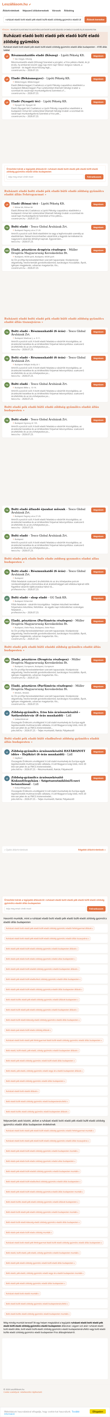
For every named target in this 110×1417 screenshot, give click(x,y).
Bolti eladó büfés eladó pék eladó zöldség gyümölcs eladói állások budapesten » (42, 999)
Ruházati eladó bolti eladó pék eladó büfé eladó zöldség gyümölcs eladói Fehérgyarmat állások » (49, 928)
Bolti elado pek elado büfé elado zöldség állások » (28, 1030)
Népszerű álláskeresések (36, 10)
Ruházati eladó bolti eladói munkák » (22, 1293)
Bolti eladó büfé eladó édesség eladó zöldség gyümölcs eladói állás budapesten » (43, 1020)
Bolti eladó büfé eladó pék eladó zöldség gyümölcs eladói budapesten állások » (41, 1009)
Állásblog (69, 10)
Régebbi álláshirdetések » (92, 849)
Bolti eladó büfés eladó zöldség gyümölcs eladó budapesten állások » (37, 1111)
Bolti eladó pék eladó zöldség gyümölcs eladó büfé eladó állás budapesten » (40, 1060)
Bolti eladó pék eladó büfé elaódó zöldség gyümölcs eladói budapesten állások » (42, 969)
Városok (56, 10)
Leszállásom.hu (15, 4)
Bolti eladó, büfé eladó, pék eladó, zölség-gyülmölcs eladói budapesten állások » (42, 1050)
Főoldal (6, 30)
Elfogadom (98, 1411)
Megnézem (98, 56)
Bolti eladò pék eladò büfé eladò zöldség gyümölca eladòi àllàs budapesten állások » (44, 989)
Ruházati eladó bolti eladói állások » (22, 1091)
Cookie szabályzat (11, 1392)
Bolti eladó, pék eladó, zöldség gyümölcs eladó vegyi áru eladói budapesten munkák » (44, 1273)
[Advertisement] (54, 141)
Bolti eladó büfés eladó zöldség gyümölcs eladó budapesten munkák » (37, 1314)
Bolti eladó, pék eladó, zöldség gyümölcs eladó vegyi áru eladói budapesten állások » (44, 1071)
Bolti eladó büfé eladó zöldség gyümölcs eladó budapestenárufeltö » (37, 1101)
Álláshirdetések (11, 10)
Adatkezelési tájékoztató (31, 1392)
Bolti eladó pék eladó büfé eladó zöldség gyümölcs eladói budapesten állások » (41, 948)
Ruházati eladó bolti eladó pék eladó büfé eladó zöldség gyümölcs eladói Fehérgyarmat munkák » (50, 1130)
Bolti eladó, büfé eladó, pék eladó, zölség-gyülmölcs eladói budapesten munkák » (42, 1253)
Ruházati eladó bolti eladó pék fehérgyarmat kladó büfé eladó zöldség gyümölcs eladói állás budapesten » (54, 1040)
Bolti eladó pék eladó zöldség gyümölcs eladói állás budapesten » (35, 1081)
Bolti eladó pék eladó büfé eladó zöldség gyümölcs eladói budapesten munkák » (42, 1151)
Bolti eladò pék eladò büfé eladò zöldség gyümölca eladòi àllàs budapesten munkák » (44, 1191)
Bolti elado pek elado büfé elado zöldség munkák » (29, 1232)
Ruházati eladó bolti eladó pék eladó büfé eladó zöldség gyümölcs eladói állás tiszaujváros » (47, 938)
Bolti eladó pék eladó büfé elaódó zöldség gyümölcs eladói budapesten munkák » (42, 1171)
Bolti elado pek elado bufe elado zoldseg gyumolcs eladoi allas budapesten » (40, 959)
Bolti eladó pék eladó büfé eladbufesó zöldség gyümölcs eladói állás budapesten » (43, 979)
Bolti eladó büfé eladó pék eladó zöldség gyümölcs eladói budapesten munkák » (42, 1212)
